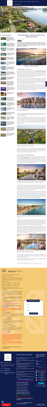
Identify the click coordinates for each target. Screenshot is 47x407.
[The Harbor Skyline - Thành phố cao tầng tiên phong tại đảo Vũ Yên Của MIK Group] (3, 63)
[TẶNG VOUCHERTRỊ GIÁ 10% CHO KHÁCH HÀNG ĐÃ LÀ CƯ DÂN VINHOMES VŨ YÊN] (3, 73)
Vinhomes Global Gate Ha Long (21, 403)
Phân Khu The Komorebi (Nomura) (23, 384)
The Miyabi (9, 317)
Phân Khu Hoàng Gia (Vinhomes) (22, 390)
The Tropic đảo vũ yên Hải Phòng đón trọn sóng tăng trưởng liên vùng (11, 113)
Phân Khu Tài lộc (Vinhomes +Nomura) (23, 393)
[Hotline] (46, 84)
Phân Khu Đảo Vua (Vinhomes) (22, 387)
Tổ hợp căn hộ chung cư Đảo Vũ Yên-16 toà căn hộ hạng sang (11, 108)
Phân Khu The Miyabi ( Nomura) (22, 382)
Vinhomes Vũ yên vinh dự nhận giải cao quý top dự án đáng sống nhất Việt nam (10, 89)
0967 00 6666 (6, 405)
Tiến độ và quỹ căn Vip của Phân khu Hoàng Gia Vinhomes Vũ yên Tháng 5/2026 (10, 118)
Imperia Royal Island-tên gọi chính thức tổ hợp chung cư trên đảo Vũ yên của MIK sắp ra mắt (11, 99)
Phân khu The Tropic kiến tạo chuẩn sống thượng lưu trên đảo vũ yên (11, 54)
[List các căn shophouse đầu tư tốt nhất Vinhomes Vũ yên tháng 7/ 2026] (3, 49)
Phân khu (33, 1)
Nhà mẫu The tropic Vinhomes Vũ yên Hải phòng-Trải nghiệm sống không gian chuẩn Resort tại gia (10, 39)
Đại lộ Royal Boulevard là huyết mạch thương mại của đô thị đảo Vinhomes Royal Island (10, 123)
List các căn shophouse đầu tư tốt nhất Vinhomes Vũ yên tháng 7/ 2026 (10, 49)
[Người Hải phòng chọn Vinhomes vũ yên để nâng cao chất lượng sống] (3, 58)
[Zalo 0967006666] (3, 402)
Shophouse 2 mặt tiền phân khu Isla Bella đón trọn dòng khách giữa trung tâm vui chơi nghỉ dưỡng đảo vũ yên (10, 83)
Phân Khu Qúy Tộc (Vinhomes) (22, 385)
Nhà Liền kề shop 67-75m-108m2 (42, 378)
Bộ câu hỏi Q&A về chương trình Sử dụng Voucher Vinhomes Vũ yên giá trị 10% (11, 68)
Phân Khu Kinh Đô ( (20, 392)
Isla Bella (8, 331)
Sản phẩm (28, 1)
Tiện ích (24, 1)
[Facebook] (46, 82)
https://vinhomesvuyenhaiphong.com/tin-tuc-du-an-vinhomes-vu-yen (29, 263)
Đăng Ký (41, 383)
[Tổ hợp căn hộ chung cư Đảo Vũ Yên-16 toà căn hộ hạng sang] (3, 109)
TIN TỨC (37, 1)
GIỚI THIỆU (20, 1)
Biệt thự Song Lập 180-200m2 (42, 373)
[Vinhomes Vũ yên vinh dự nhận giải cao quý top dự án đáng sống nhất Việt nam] (3, 89)
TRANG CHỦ (16, 1)
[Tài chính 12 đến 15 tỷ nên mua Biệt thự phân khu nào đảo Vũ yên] (3, 78)
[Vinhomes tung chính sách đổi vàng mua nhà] (3, 94)
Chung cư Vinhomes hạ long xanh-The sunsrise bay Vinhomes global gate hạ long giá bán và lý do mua (11, 44)
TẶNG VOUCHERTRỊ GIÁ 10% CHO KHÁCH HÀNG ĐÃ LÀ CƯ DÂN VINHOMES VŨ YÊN (11, 73)
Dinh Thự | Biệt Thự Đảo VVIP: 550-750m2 (42, 380)
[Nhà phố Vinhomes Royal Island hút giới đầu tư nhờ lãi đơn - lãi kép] (3, 135)
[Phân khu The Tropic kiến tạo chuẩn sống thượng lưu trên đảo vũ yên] (3, 54)
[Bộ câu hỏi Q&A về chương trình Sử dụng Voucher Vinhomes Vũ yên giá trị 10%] (3, 68)
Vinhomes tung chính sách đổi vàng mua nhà (11, 93)
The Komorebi (9, 324)
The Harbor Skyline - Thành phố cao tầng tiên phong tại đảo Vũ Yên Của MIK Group (11, 63)
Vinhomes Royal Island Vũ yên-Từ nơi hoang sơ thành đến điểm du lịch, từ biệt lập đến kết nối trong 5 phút (11, 129)
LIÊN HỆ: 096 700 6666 (17, 4)
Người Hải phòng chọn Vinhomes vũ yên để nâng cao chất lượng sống (11, 58)
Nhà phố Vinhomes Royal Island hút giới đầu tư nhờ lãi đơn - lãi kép (10, 134)
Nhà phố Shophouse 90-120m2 (42, 375)
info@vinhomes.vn (7, 370)
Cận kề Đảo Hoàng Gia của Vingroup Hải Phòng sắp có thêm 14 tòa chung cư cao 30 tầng (11, 104)
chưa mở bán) (27, 392)
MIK (24, 392)
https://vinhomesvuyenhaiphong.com (10, 373)
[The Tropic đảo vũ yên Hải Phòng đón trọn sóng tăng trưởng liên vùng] (3, 113)
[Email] (46, 86)
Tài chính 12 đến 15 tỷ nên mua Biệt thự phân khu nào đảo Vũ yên (10, 78)
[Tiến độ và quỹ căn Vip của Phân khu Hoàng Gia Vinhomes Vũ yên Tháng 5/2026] (3, 118)
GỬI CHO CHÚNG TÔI (33, 313)
